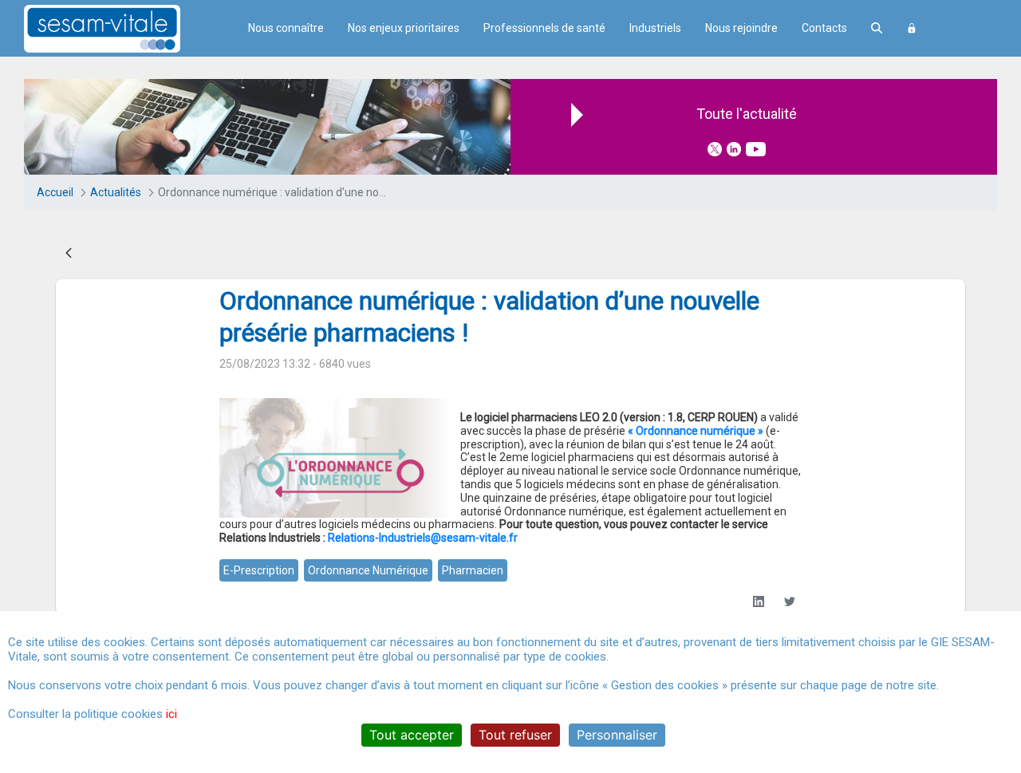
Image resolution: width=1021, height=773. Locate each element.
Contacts (824, 28)
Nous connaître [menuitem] (286, 28)
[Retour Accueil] (130, 29)
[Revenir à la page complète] (68, 253)
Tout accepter (411, 735)
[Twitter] (789, 602)
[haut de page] (984, 609)
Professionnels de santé (544, 28)
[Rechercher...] (876, 28)
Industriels (655, 28)
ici (171, 714)
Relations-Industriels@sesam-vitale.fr (423, 537)
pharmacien (472, 570)
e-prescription (258, 570)
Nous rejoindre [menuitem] (741, 28)
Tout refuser (515, 735)
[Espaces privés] (911, 28)
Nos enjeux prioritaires (403, 28)
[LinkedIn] (758, 602)
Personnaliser (617, 735)
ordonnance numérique (368, 570)
